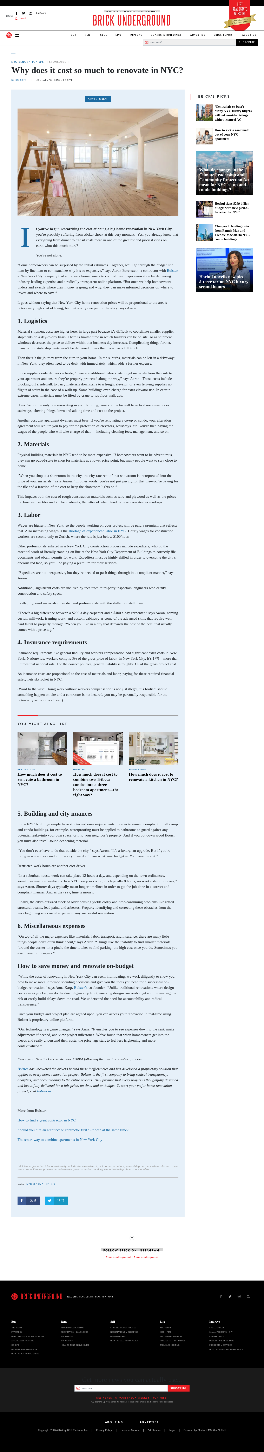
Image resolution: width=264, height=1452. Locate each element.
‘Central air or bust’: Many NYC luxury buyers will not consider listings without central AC (233, 113)
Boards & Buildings (166, 34)
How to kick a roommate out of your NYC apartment (232, 134)
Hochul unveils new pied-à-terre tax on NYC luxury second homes (224, 281)
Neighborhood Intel (171, 1336)
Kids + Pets (166, 1332)
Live (119, 34)
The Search (67, 1340)
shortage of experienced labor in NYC (97, 531)
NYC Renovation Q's (27, 62)
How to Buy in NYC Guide (25, 1353)
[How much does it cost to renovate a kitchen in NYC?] (153, 748)
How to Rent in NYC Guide (75, 1345)
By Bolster (19, 80)
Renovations (216, 1336)
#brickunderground (146, 1257)
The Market (17, 1327)
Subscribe (178, 1388)
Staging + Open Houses (123, 1327)
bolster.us (44, 1091)
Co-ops (15, 1345)
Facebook (16, 13)
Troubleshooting (169, 1345)
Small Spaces (216, 1327)
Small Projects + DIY (220, 1332)
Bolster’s (80, 987)
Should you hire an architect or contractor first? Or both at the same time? (73, 1130)
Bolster (172, 270)
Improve (136, 34)
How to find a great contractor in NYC (47, 1120)
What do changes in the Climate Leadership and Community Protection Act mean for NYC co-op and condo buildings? (224, 179)
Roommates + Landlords (74, 1332)
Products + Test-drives (172, 1340)
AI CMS (222, 1430)
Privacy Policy (104, 1430)
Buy (74, 34)
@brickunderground (118, 1257)
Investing (16, 1332)
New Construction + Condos (27, 1336)
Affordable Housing (22, 1340)
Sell (103, 34)
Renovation (26, 769)
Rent (88, 34)
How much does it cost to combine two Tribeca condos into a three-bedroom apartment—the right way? (96, 784)
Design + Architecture (221, 1340)
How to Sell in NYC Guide (124, 1340)
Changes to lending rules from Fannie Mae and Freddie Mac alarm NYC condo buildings (232, 232)
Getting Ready (118, 1336)
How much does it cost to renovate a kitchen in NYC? (153, 777)
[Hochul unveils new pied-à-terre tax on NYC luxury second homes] (224, 270)
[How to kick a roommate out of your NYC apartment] (204, 136)
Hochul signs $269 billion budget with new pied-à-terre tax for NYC (232, 208)
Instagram (30, 13)
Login (172, 1430)
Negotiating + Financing (24, 1349)
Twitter (23, 13)
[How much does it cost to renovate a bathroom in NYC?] (42, 748)
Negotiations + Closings (124, 1332)
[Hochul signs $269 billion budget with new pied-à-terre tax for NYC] (204, 209)
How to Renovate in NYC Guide (226, 1349)
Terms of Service (129, 1430)
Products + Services (220, 1345)
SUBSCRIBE (247, 42)
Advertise (197, 34)
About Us (249, 34)
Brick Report (224, 34)
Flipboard (41, 13)
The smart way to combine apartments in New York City (60, 1140)
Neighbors (165, 1327)
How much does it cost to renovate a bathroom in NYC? (40, 779)
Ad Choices (154, 1430)
